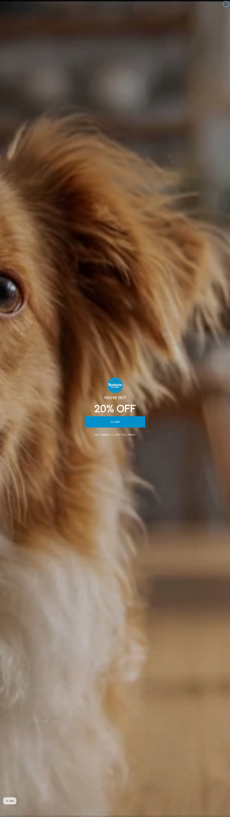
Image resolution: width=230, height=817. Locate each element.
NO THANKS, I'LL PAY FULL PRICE (115, 434)
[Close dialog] (226, 4)
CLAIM (115, 421)
